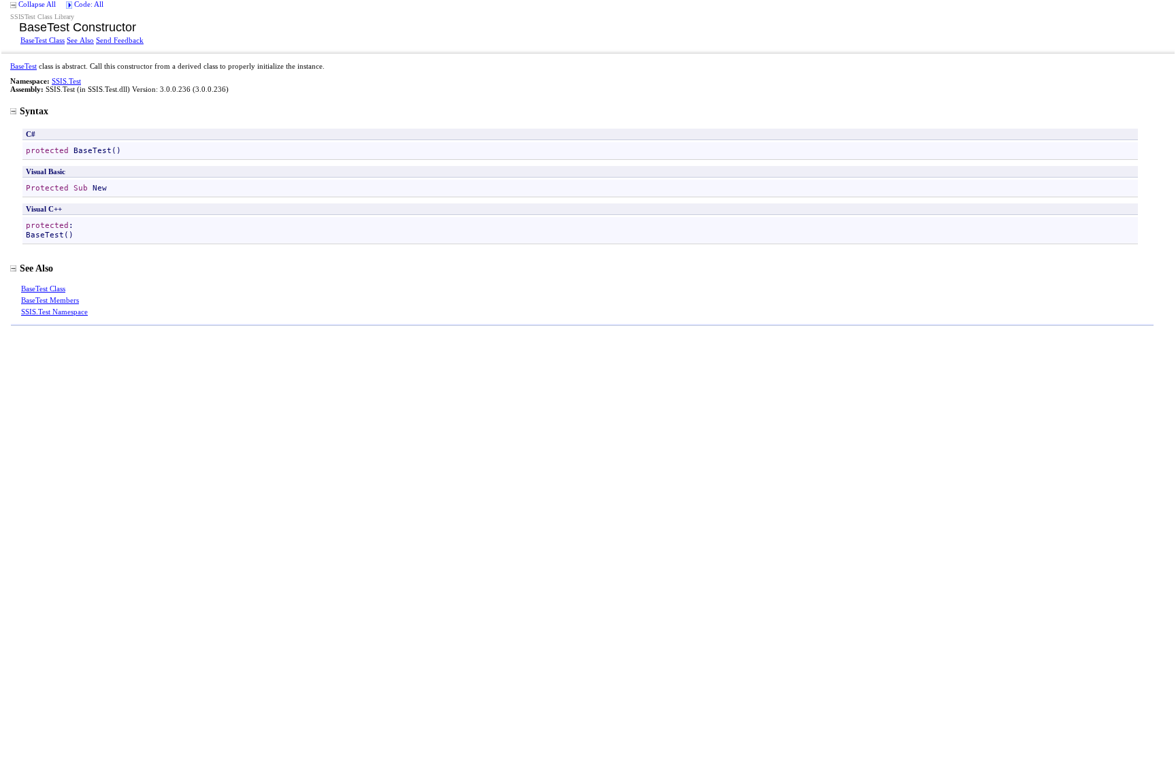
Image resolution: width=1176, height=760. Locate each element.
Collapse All (37, 4)
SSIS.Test (66, 81)
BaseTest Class (42, 40)
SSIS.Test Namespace (54, 312)
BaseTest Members (50, 300)
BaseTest (23, 66)
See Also (80, 40)
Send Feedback (120, 40)
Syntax (34, 110)
